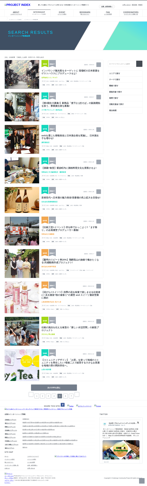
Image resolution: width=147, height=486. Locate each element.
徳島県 (57, 440)
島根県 (31, 440)
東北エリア (10, 423)
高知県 (74, 440)
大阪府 (37, 436)
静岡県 (32, 433)
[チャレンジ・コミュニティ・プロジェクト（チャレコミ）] (9, 482)
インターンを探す (10, 459)
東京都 (58, 426)
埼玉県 (45, 426)
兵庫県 (44, 436)
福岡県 (26, 443)
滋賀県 (26, 436)
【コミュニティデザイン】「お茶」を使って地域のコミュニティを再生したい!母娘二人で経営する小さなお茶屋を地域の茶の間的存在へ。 (70, 363)
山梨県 (72, 426)
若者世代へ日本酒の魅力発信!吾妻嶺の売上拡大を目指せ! (70, 197)
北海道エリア (10, 420)
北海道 (26, 419)
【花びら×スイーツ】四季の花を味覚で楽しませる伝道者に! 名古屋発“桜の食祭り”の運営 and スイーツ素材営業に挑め (70, 295)
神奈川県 (65, 426)
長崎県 (38, 443)
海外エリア (9, 448)
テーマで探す (114, 79)
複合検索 (113, 110)
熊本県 (44, 443)
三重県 (45, 433)
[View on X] (138, 423)
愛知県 (39, 433)
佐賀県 (32, 443)
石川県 (39, 429)
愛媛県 (68, 440)
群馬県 (39, 426)
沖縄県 (70, 443)
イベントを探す (62, 13)
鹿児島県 (63, 443)
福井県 (45, 429)
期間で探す (113, 98)
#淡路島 (128, 435)
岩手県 (31, 422)
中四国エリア (11, 441)
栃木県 (32, 426)
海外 (25, 447)
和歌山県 (57, 436)
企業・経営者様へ (106, 6)
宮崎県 (57, 443)
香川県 (62, 440)
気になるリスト (85, 13)
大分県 (51, 443)
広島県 (45, 440)
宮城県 (38, 422)
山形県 (52, 422)
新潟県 (26, 429)
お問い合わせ (126, 5)
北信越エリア (11, 430)
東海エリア (10, 434)
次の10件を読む (54, 388)
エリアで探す (114, 73)
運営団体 (134, 5)
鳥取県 (26, 440)
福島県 (58, 422)
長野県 (51, 429)
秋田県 (45, 422)
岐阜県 (26, 433)
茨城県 (26, 426)
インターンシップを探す (39, 13)
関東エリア (10, 427)
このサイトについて (16, 13)
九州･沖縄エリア (11, 444)
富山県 (32, 429)
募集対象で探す (115, 92)
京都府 (31, 436)
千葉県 (51, 426)
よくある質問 (108, 13)
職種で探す (113, 86)
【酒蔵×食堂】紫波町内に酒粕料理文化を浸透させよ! (68, 168)
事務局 (140, 5)
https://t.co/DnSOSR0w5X (117, 435)
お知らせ (7, 468)
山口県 (51, 440)
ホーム (6, 456)
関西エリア (10, 437)
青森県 (26, 422)
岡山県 (38, 440)
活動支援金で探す (116, 104)
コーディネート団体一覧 (131, 13)
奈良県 (51, 436)
